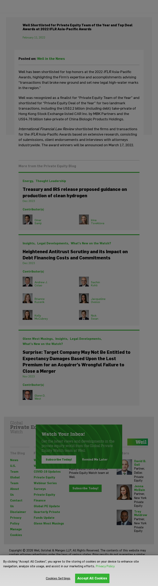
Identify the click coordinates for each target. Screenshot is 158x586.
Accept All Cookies (92, 578)
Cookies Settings (58, 578)
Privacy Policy (105, 566)
